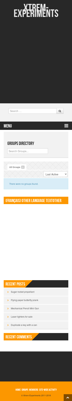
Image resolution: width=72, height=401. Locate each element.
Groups (25, 390)
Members (33, 390)
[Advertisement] (36, 56)
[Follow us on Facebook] (33, 97)
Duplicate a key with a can (24, 324)
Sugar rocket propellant (22, 291)
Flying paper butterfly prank (24, 300)
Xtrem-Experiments (36, 11)
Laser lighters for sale (21, 316)
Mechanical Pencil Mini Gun (25, 308)
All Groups (16, 167)
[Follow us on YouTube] (39, 97)
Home (18, 390)
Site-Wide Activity (48, 390)
